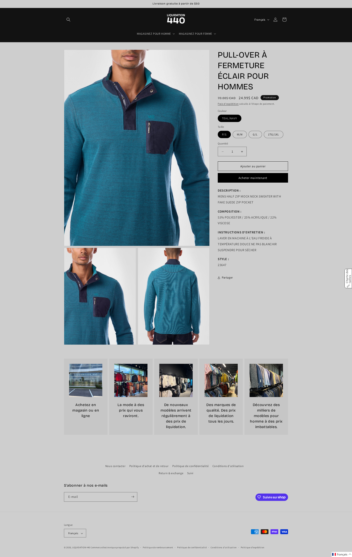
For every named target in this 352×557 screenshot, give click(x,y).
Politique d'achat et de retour (149, 466)
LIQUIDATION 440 (81, 547)
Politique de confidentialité (190, 466)
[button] (68, 19)
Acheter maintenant (253, 178)
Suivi (190, 473)
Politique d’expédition (252, 547)
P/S (224, 134)
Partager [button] (227, 278)
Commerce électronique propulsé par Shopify (115, 547)
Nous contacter (115, 466)
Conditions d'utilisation (228, 466)
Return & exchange (171, 473)
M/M (240, 134)
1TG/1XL (273, 134)
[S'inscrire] (132, 497)
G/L (255, 134)
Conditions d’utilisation (224, 547)
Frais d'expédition (228, 103)
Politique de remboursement (158, 547)
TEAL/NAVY (229, 118)
